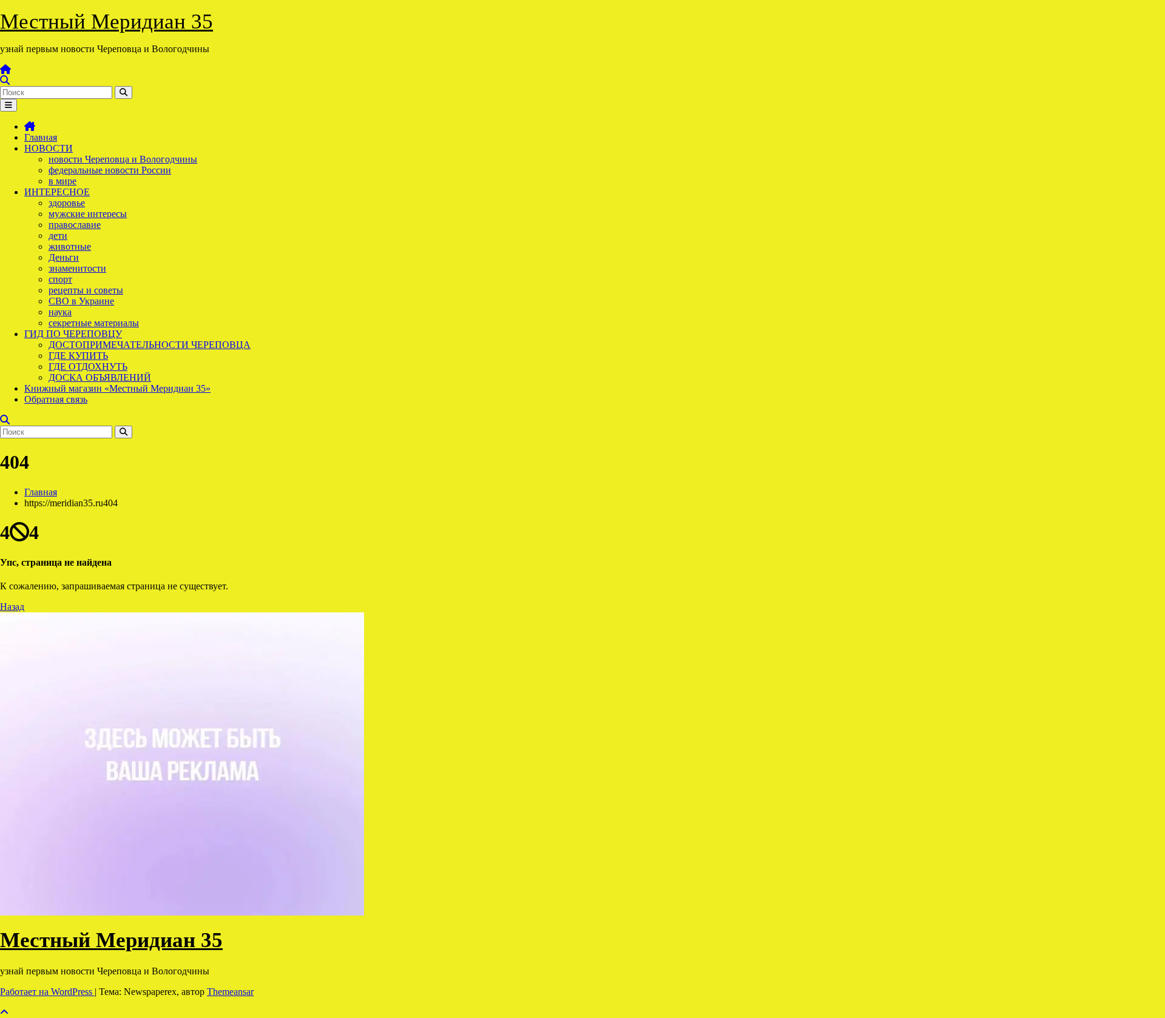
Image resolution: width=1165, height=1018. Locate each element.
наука (60, 312)
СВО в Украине (81, 301)
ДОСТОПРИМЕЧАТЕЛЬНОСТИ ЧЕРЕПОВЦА (150, 345)
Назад (12, 606)
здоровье (67, 203)
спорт (60, 279)
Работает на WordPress (47, 991)
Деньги (64, 257)
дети (58, 235)
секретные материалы (94, 323)
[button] (5, 80)
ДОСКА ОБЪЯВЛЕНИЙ (100, 377)
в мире (62, 181)
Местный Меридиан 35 (106, 21)
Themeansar (230, 991)
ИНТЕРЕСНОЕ (57, 192)
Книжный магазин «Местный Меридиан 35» (117, 388)
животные (70, 246)
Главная (40, 137)
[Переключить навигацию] (8, 105)
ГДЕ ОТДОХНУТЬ (88, 366)
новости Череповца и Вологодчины (123, 159)
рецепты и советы (86, 290)
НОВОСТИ (48, 148)
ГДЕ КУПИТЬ (78, 355)
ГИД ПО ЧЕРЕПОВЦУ (73, 334)
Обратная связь (55, 399)
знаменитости (77, 268)
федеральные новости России (110, 170)
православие (75, 224)
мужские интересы (88, 214)
